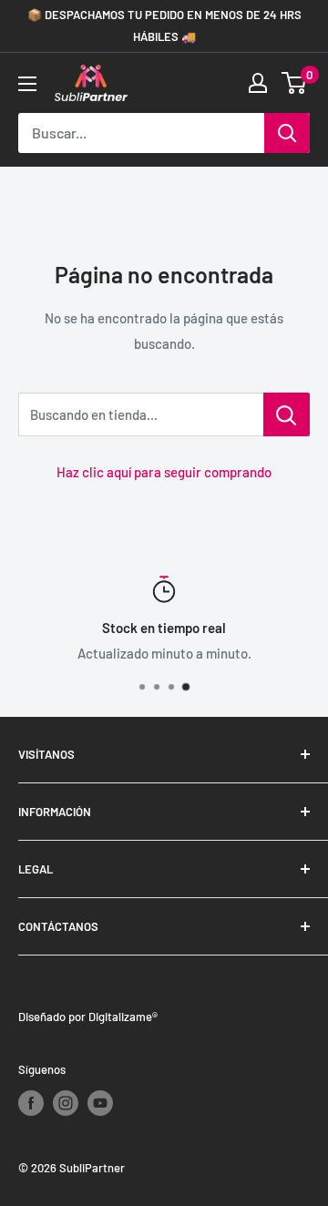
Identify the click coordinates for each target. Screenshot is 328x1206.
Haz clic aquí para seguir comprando (164, 472)
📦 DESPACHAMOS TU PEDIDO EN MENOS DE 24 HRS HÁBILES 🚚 (164, 25)
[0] (294, 83)
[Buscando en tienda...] (286, 414)
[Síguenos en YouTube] (100, 1103)
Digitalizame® (123, 1016)
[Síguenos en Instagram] (65, 1103)
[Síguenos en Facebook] (31, 1103)
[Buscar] (287, 133)
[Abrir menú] (27, 84)
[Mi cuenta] (258, 83)
